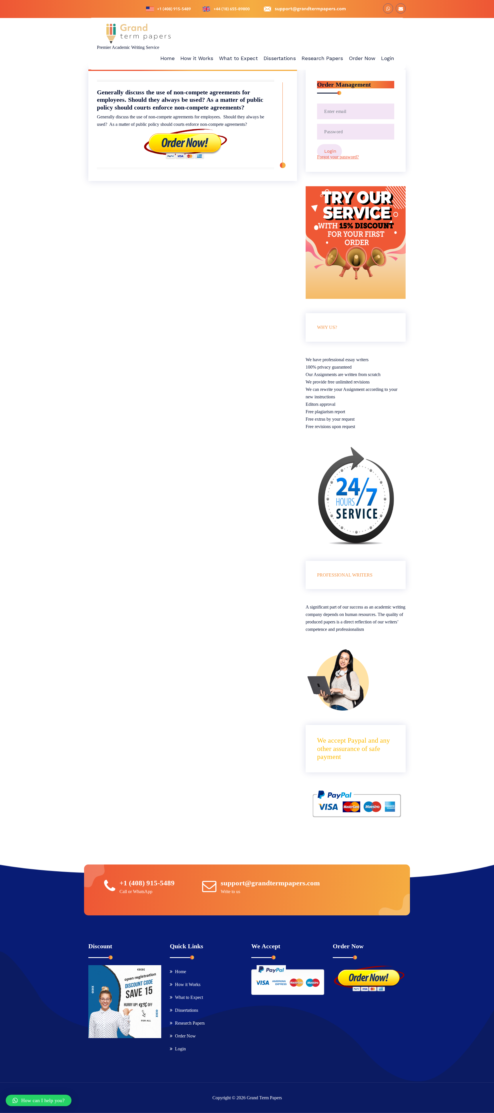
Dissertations (186, 1010)
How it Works (187, 984)
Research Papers (190, 1023)
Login (180, 1048)
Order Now (185, 1036)
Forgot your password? (338, 156)
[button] (38, 1100)
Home (180, 971)
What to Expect (189, 997)
